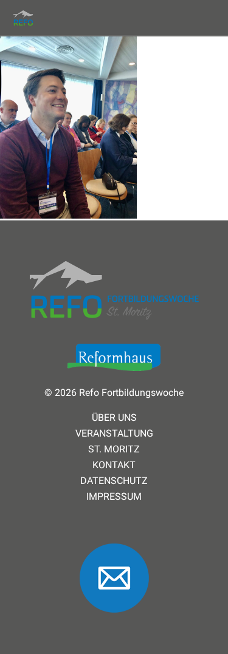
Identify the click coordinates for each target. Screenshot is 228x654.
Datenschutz (114, 481)
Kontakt (114, 465)
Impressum (114, 497)
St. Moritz (114, 449)
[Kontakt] (114, 618)
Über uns (114, 418)
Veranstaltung (114, 433)
